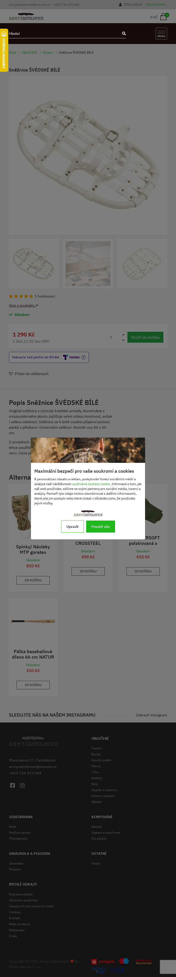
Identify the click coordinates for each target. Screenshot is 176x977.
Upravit (72, 526)
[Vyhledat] (122, 33)
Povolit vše (100, 526)
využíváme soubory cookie (91, 484)
